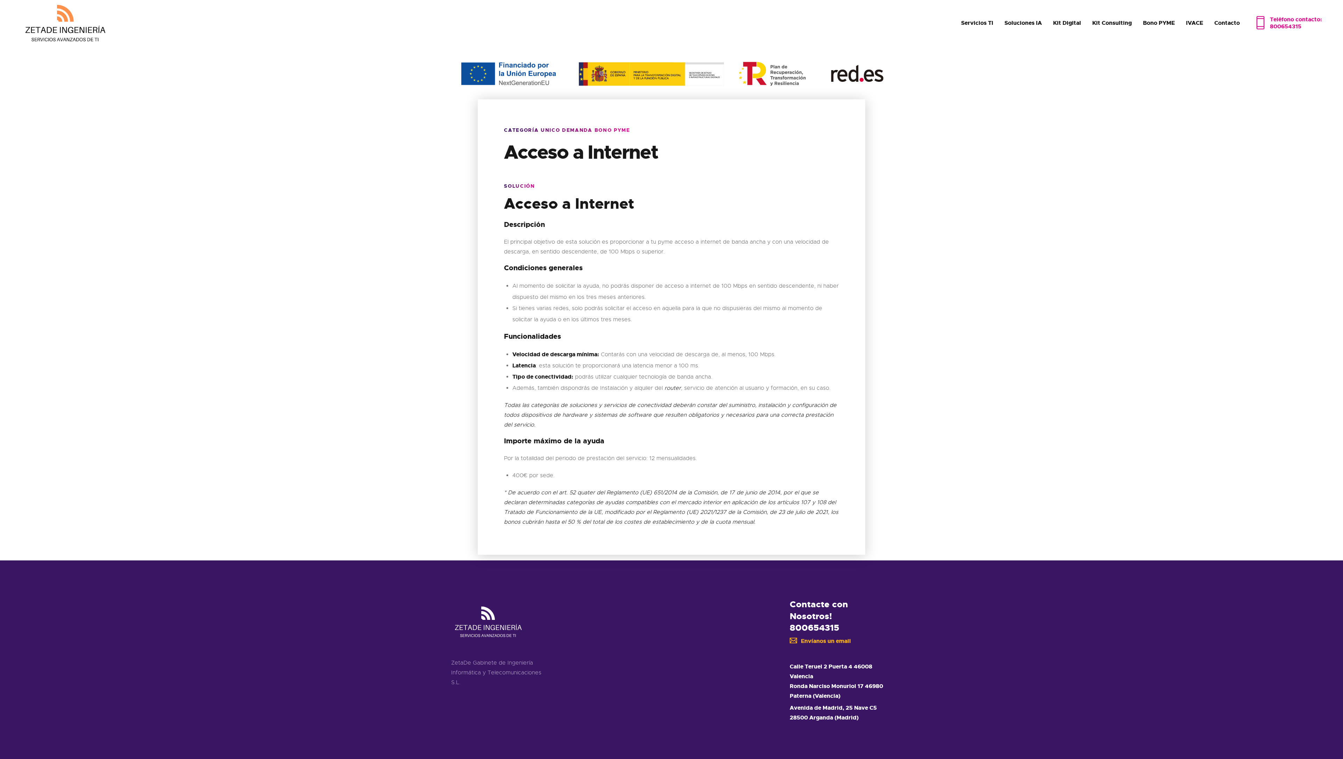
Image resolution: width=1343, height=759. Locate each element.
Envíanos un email (826, 641)
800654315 (814, 627)
